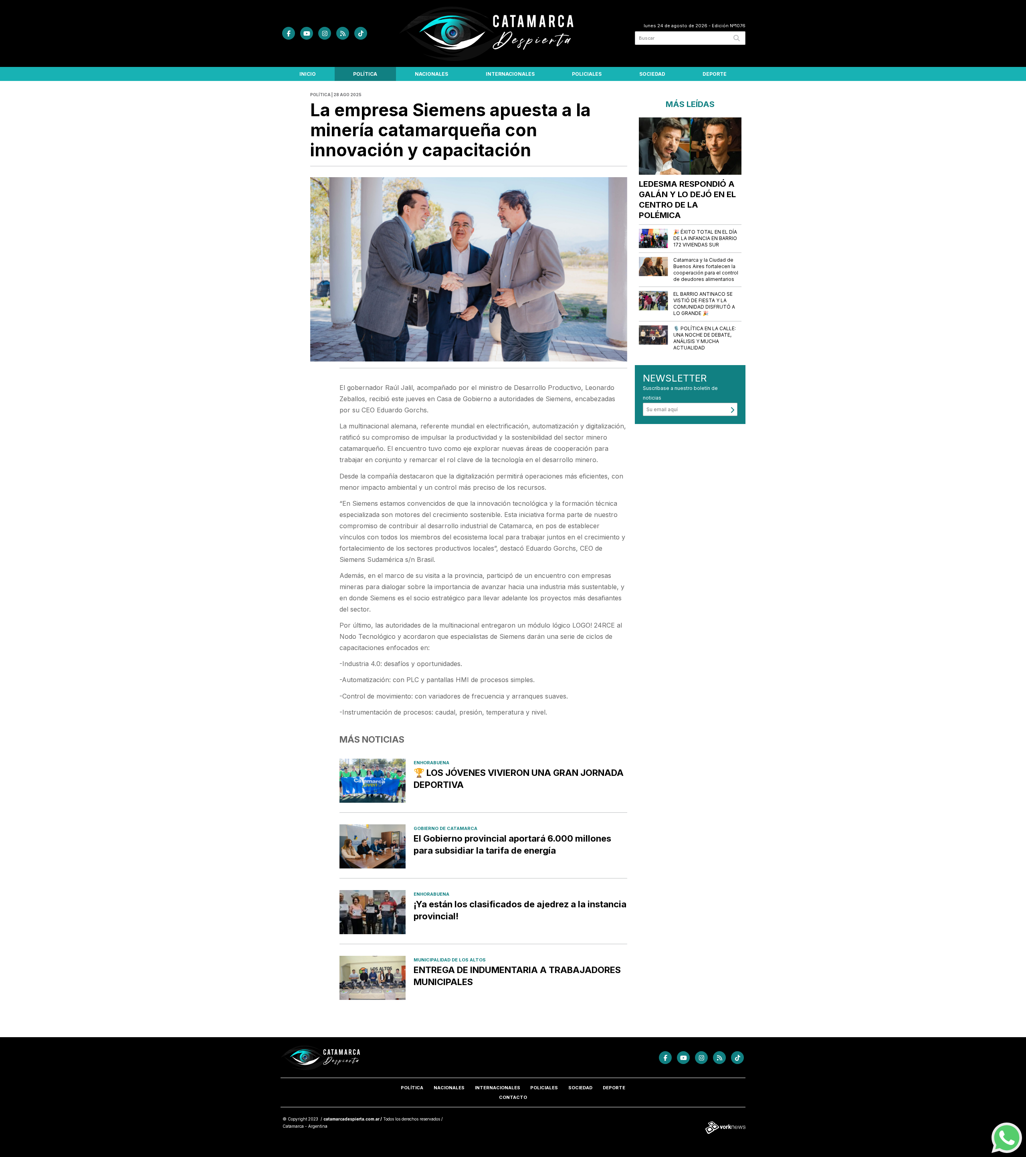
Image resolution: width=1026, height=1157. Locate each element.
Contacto (513, 1097)
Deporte (715, 74)
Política (365, 74)
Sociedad (652, 74)
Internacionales (510, 74)
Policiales (587, 74)
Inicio (307, 74)
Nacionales (431, 74)
